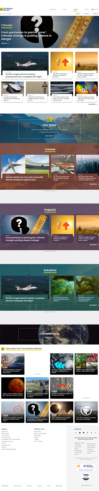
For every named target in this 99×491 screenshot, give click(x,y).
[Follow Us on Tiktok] (87, 433)
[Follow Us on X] (95, 433)
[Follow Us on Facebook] (76, 433)
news (4, 14)
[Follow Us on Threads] (91, 433)
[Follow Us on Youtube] (84, 433)
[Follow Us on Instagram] (80, 433)
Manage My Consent (7, 441)
